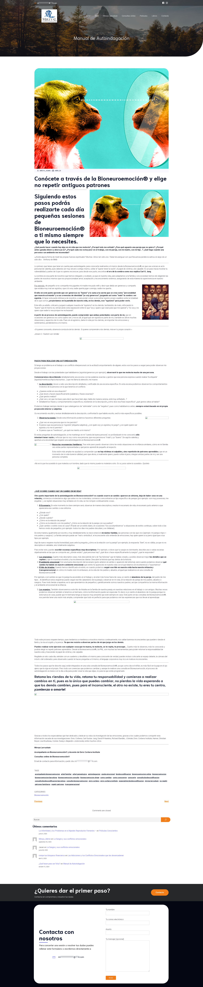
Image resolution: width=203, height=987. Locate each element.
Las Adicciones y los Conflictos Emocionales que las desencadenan (96, 855)
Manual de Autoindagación (74, 864)
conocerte (132, 778)
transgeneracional (72, 784)
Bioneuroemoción (41, 795)
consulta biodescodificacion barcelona (50, 781)
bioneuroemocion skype (89, 778)
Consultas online (128, 16)
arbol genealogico (80, 774)
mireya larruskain (152, 781)
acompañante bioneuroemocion (47, 774)
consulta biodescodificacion (148, 778)
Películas (143, 16)
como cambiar (106, 778)
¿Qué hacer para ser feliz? (49, 864)
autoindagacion (94, 774)
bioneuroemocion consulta (68, 778)
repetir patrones (57, 784)
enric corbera (94, 781)
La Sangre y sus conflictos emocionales (70, 839)
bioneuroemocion (159, 774)
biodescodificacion (123, 774)
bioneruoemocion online (141, 774)
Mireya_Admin (45, 171)
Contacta (165, 16)
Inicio (88, 16)
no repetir (163, 781)
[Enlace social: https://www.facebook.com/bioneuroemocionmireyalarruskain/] (163, 3)
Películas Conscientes (108, 831)
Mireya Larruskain (110, 16)
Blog (97, 16)
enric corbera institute (109, 781)
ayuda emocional (108, 774)
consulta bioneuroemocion (77, 781)
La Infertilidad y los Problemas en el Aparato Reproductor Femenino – (67, 831)
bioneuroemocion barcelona (46, 778)
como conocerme (120, 778)
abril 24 (58, 171)
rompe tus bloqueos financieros (52, 855)
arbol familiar (66, 774)
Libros (154, 16)
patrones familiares (42, 784)
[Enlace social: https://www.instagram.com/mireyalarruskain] (167, 3)
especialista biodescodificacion (131, 781)
